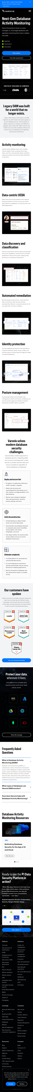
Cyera (19, 1050)
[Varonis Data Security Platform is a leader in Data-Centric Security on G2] (24, 622)
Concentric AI (21, 1048)
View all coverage (16, 735)
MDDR (4, 992)
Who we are (21, 1009)
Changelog (5, 1000)
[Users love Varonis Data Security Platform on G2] (17, 654)
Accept (10, 1084)
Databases (5, 1022)
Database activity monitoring (7, 956)
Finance (20, 974)
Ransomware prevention (21, 951)
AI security (21, 959)
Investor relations (23, 1014)
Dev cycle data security (24, 971)
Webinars (4, 1053)
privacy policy (21, 1079)
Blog (3, 1045)
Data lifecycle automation (21, 968)
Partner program (22, 1030)
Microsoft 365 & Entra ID (8, 1010)
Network (4, 1024)
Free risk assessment (16, 58)
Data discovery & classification (7, 949)
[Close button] (30, 2)
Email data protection (8, 989)
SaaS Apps (5, 1016)
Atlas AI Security (6, 969)
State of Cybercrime (7, 1050)
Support (4, 1048)
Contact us (21, 1025)
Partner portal (21, 1036)
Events (4, 1056)
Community (5, 1063)
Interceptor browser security (7, 986)
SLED (19, 982)
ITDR (3, 977)
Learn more (6, 6)
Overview (4, 945)
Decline (22, 1084)
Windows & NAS (6, 1014)
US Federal (21, 985)
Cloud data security (23, 964)
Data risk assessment (23, 961)
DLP (3, 967)
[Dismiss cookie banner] (28, 1070)
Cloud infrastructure (7, 1019)
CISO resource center (8, 1061)
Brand (19, 1028)
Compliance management (21, 955)
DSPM (3, 952)
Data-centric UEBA (7, 959)
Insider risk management (21, 946)
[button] (30, 11)
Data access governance (5, 963)
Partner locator (22, 1033)
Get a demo (16, 53)
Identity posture (6, 975)
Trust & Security (22, 1017)
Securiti (20, 1058)
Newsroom (21, 1020)
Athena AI (5, 997)
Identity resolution (7, 972)
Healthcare (21, 977)
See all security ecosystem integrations (8, 1031)
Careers (20, 1012)
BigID (19, 1045)
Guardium (20, 1053)
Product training (6, 1066)
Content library (6, 1058)
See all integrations (7, 1027)
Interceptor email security (7, 981)
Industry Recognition (24, 1022)
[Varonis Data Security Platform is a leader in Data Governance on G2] (9, 638)
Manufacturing (22, 979)
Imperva (20, 1056)
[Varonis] (8, 11)
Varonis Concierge (7, 995)
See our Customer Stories (16, 660)
